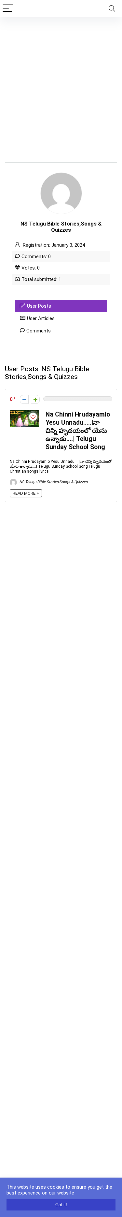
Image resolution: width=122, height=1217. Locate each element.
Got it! (61, 1204)
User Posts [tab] (39, 306)
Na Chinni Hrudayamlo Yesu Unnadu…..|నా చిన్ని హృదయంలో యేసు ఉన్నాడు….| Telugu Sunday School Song (78, 431)
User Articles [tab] (41, 318)
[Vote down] (24, 399)
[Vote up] (35, 399)
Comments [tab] (38, 331)
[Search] (112, 8)
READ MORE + (26, 493)
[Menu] (8, 8)
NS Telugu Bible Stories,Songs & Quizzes (53, 482)
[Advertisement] (61, 82)
